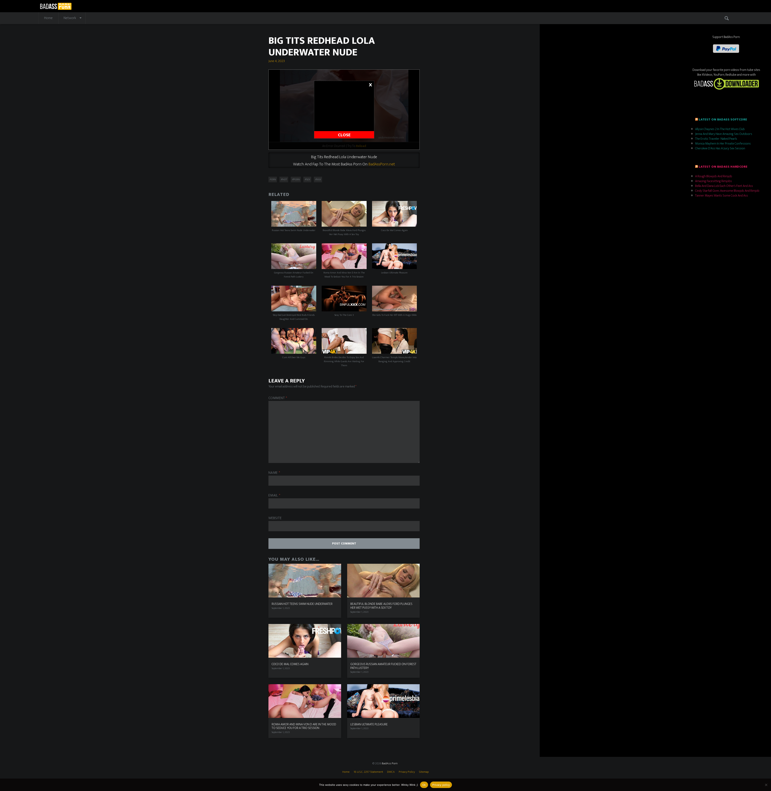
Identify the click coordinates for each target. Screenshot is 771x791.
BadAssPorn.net (381, 164)
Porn (273, 179)
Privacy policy (441, 784)
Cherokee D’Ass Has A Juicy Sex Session (720, 148)
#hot (284, 179)
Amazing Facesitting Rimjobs (713, 181)
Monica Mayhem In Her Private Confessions (723, 143)
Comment (277, 398)
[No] (766, 785)
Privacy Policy (407, 771)
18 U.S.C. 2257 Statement (368, 771)
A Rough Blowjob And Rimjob (713, 176)
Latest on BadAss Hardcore (723, 166)
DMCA (391, 771)
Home (48, 18)
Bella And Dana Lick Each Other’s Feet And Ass (724, 186)
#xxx (318, 179)
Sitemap (424, 771)
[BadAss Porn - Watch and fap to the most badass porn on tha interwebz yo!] (56, 5)
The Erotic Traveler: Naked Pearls (716, 139)
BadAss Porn (390, 763)
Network (70, 18)
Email (274, 495)
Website (274, 518)
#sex (307, 179)
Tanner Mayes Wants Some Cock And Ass (721, 195)
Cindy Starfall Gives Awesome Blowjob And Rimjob (727, 191)
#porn (296, 179)
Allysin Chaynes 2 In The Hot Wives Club (720, 129)
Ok (424, 784)
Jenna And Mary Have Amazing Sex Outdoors (723, 134)
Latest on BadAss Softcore (723, 119)
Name (274, 473)
